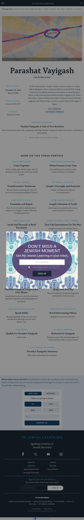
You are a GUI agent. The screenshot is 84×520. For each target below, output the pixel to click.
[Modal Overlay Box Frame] (42, 260)
